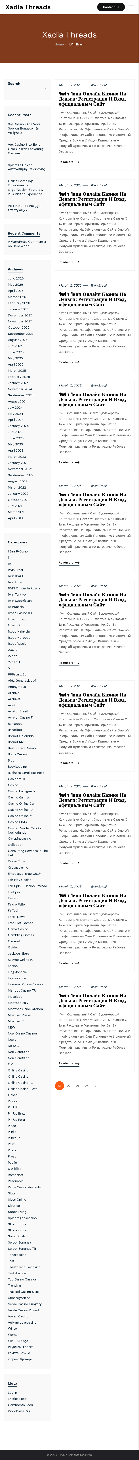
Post (11, 1144)
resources (16, 1181)
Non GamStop (19, 1058)
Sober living (17, 1212)
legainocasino (19, 978)
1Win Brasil (16, 570)
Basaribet (15, 730)
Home (59, 44)
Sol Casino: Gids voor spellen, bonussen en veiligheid (24, 128)
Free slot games (20, 923)
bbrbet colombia (21, 736)
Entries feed (17, 1399)
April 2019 (15, 518)
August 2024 (18, 401)
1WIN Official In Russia (24, 588)
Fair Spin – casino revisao (27, 886)
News (12, 1039)
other (12, 1095)
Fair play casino (19, 880)
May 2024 (15, 414)
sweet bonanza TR (22, 1248)
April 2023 (16, 450)
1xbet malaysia (19, 631)
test (11, 1261)
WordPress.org (19, 1411)
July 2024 (15, 407)
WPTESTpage (18, 1341)
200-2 (13, 650)
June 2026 (16, 278)
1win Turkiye (17, 594)
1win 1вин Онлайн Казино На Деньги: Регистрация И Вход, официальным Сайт (92, 98)
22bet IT (14, 662)
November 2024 (20, 389)
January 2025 (18, 383)
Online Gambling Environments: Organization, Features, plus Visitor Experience (25, 187)
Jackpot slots (18, 953)
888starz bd (17, 674)
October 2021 (18, 500)
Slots (12, 1193)
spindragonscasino (22, 1218)
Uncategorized (19, 1298)
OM (10, 1064)
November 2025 (20, 321)
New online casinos (23, 1033)
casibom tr (16, 779)
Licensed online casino (25, 984)
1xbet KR (14, 625)
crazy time (16, 861)
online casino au (20, 1083)
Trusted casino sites (23, 1292)
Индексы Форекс (20, 1347)
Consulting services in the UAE (28, 853)
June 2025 (16, 352)
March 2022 (17, 487)
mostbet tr (16, 1021)
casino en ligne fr (21, 791)
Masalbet (15, 996)
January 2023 (18, 463)
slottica (14, 1206)
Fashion (13, 898)
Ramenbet (16, 1175)
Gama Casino (18, 929)
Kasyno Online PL (20, 960)
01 (59, 1086)
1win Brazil (15, 576)
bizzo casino (17, 754)
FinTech (13, 910)
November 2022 (20, 469)
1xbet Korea (16, 619)
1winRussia (16, 607)
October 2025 (19, 327)
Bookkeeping (17, 766)
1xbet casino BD (20, 613)
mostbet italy (18, 1003)
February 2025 (19, 377)
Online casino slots (22, 1089)
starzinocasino (19, 1230)
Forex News (16, 917)
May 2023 (15, 444)
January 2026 (18, 309)
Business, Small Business (26, 773)
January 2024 (18, 426)
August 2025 (18, 340)
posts (12, 1150)
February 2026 (19, 303)
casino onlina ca (21, 803)
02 (68, 1086)
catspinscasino (19, 838)
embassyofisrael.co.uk (24, 873)
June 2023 (16, 438)
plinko (12, 1132)
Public (12, 1162)
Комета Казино (19, 1353)
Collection (15, 844)
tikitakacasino (19, 1273)
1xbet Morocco (19, 637)
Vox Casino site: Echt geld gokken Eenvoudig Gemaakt (26, 148)
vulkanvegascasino (22, 1322)
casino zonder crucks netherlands (24, 830)
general (14, 941)
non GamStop (19, 1052)
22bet (12, 656)
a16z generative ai (22, 680)
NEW (11, 1027)
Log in (12, 1392)
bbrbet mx (16, 742)
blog (11, 760)
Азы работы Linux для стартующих (24, 208)
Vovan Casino (18, 1316)
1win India (15, 582)
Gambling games (21, 935)
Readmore (66, 162)
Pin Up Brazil (17, 1113)
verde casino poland (23, 1310)
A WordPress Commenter (27, 241)
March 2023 (17, 456)
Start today (17, 1224)
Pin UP (12, 1107)
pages (12, 1101)
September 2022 (20, 475)
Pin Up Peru (16, 1119)
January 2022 (18, 493)
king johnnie (17, 972)
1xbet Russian (18, 643)
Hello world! (21, 246)
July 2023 (15, 432)
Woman (13, 1334)
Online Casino (18, 1070)
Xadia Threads (28, 7)
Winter (13, 1328)
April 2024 (16, 420)
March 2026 (17, 297)
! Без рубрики (18, 551)
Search (14, 83)
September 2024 (21, 395)
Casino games (19, 797)
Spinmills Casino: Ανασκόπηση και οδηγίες (26, 167)
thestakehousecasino (24, 1267)
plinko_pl (14, 1138)
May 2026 (15, 284)
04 (87, 1086)
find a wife (16, 904)
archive (13, 693)
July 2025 (15, 346)
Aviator (13, 705)
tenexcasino (17, 1255)
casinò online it (20, 816)
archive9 (14, 699)
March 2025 (17, 370)
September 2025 (21, 333)
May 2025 (15, 358)
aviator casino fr (21, 717)
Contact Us (111, 7)
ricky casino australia (24, 1187)
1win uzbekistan (20, 600)
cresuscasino (18, 867)
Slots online (17, 1199)
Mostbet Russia (19, 1015)
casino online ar (20, 810)
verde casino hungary (25, 1304)
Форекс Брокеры (20, 1359)
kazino (13, 966)
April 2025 (16, 364)
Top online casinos (22, 1279)
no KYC (13, 1046)
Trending (14, 1285)
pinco (12, 1126)
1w (10, 564)
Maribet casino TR (22, 990)
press (12, 1156)
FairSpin (14, 892)
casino (13, 785)
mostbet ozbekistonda (25, 1009)
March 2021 (16, 512)
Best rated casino (22, 748)
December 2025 (20, 315)
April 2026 (16, 291)
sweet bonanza (19, 1242)
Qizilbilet (14, 1169)
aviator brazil (18, 711)
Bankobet (15, 723)
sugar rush (16, 1236)
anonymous (17, 687)
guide (12, 947)
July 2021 (15, 506)
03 (77, 1086)
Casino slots (17, 822)
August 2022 (17, 481)
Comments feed (20, 1405)
